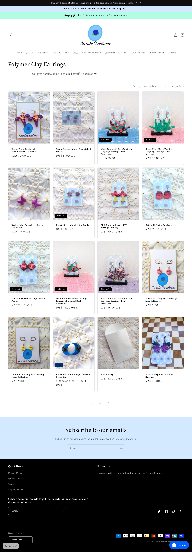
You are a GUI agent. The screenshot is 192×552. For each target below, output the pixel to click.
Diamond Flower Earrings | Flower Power (29, 299)
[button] (11, 35)
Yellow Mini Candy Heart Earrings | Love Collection (29, 375)
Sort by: (137, 86)
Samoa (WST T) (19, 539)
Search (11, 484)
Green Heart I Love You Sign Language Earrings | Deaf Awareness (159, 151)
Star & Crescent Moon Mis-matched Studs (73, 150)
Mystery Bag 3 (108, 374)
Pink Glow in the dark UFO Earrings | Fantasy (114, 226)
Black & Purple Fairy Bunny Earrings (159, 375)
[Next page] (117, 403)
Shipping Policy (15, 489)
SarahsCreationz (161, 541)
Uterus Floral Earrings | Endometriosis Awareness (24, 150)
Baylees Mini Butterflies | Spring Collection (28, 226)
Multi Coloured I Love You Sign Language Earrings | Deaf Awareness (116, 151)
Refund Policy (15, 478)
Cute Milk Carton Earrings (158, 225)
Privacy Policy (15, 473)
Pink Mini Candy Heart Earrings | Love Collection (162, 299)
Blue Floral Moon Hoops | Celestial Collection (73, 375)
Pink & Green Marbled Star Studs (72, 225)
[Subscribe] (121, 448)
